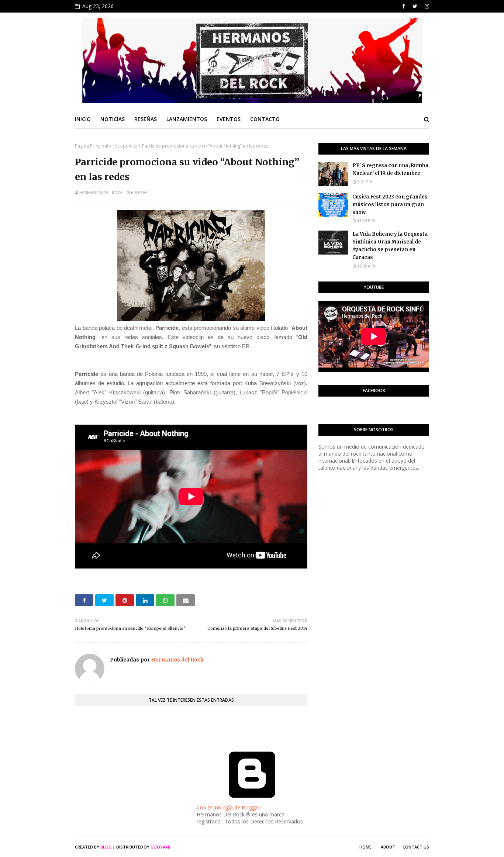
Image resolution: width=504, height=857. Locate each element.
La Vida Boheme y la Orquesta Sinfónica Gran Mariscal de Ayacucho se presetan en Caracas (390, 245)
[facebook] (403, 6)
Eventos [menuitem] (229, 118)
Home (365, 847)
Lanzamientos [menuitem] (186, 118)
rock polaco (125, 146)
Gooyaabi (161, 847)
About (388, 847)
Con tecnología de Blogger (228, 807)
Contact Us (416, 847)
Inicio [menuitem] (83, 118)
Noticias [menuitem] (112, 118)
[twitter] (415, 6)
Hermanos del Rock (101, 192)
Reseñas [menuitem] (145, 118)
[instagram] (426, 6)
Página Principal (91, 146)
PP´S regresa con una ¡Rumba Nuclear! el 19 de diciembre (390, 169)
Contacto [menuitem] (265, 118)
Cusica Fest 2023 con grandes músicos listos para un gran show (390, 204)
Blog (105, 847)
